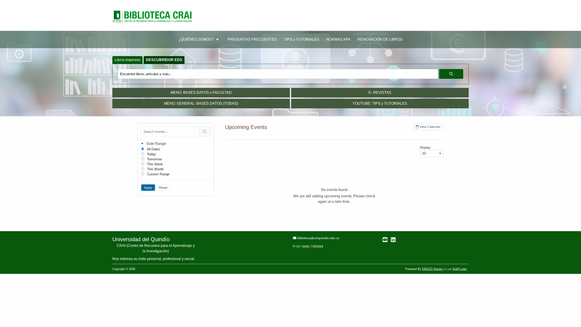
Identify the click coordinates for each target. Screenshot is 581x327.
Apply (148, 187)
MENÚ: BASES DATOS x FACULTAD (201, 92)
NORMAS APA (338, 39)
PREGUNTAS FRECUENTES (252, 39)
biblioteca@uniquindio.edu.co (318, 238)
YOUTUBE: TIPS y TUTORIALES (379, 103)
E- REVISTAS (380, 92)
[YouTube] (385, 240)
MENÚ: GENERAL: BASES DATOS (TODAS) (201, 103)
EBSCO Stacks (432, 269)
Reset (163, 187)
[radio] (127, 60)
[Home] (152, 16)
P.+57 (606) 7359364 (308, 246)
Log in (461, 4)
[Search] (204, 131)
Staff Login (460, 269)
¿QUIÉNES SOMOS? (196, 39)
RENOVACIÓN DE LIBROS (380, 39)
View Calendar (430, 127)
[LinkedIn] (393, 240)
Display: (425, 147)
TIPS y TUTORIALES (301, 39)
